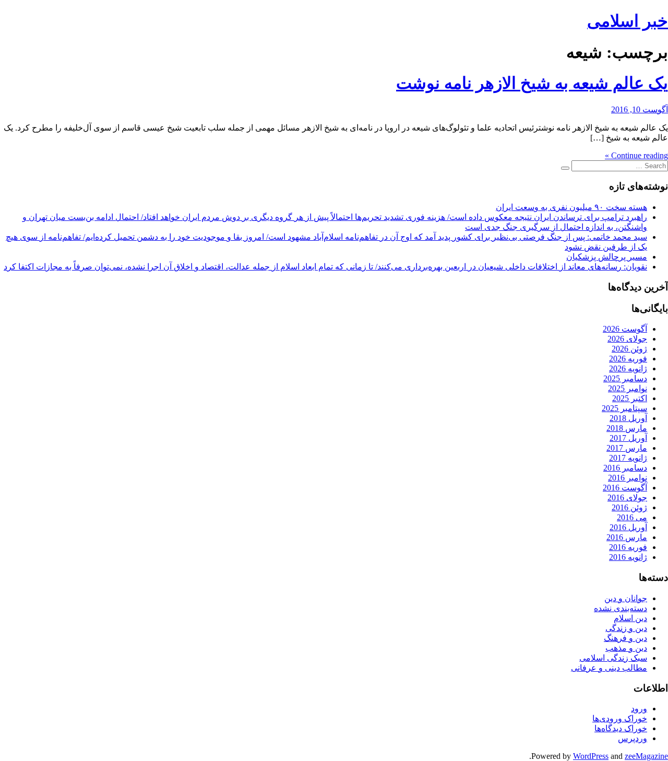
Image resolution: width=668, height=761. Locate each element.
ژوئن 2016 (629, 507)
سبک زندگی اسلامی (613, 657)
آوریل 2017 (628, 438)
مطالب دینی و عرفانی (609, 667)
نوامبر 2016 (627, 477)
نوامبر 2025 (627, 388)
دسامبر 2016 (625, 467)
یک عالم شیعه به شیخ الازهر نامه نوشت (532, 83)
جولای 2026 (627, 338)
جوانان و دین (625, 598)
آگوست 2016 (625, 487)
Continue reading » (636, 155)
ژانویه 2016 (628, 557)
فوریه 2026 (628, 358)
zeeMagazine (646, 756)
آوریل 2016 (628, 527)
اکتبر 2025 (629, 398)
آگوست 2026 (625, 328)
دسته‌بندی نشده (620, 608)
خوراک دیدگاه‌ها (620, 728)
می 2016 (632, 517)
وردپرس (632, 738)
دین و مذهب (626, 647)
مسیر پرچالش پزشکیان (606, 256)
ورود (639, 708)
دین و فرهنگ (625, 638)
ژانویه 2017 (628, 457)
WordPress (591, 756)
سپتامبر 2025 (624, 408)
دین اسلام (630, 618)
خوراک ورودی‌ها (619, 718)
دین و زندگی (626, 628)
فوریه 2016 (628, 547)
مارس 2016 (626, 537)
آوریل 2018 (628, 418)
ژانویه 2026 (628, 368)
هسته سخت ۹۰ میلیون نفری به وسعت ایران (571, 207)
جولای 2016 (627, 497)
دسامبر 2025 (625, 378)
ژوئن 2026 (629, 348)
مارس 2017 (626, 447)
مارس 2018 (626, 428)
